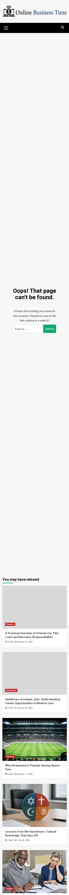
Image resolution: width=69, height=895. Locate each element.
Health (9, 889)
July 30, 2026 (23, 840)
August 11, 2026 (25, 774)
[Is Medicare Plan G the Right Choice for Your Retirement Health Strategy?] (34, 871)
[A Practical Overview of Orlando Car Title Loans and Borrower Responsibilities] (34, 607)
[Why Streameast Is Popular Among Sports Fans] (34, 739)
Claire (10, 642)
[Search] (62, 27)
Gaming (10, 756)
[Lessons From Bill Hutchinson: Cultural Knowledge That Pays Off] (34, 805)
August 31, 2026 (25, 642)
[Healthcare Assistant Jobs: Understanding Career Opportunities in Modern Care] (34, 673)
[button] (6, 27)
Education (11, 690)
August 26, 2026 (25, 708)
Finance (10, 624)
